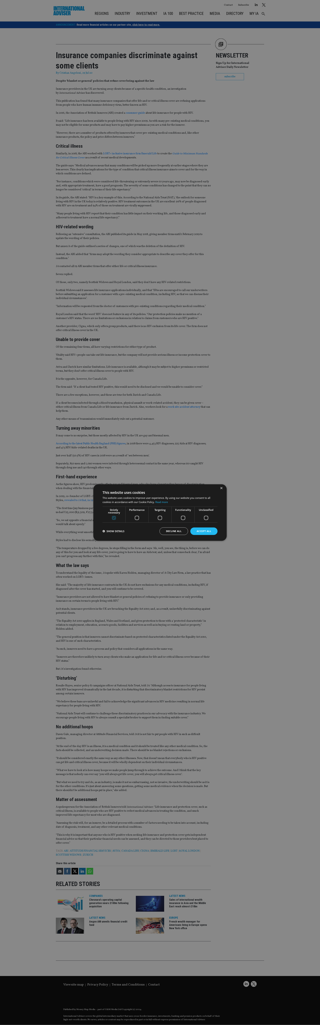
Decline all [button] (174, 531)
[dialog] (160, 512)
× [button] (221, 488)
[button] (113, 531)
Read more (161, 502)
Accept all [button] (204, 531)
